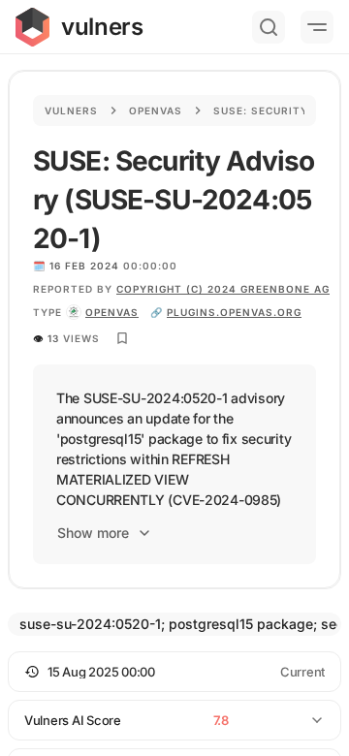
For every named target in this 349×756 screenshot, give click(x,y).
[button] (174, 671)
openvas (112, 312)
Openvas (155, 110)
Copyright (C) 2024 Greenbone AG (223, 289)
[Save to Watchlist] (122, 338)
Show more (93, 532)
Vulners (71, 110)
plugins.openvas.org (234, 312)
